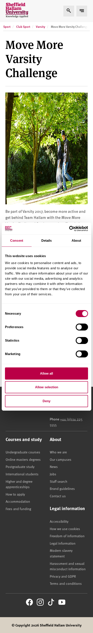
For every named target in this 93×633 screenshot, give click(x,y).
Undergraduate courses (23, 452)
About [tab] (76, 240)
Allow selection (46, 387)
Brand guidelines (62, 488)
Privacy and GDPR (63, 576)
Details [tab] (46, 240)
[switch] (82, 327)
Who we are (58, 452)
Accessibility (59, 521)
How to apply (15, 494)
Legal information (62, 543)
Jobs (53, 473)
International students (22, 473)
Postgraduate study (20, 466)
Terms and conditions (66, 583)
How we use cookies (65, 528)
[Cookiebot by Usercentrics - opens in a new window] (69, 228)
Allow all (46, 373)
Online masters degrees (23, 459)
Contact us (58, 495)
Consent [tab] (16, 240)
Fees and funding (18, 508)
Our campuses (60, 459)
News (54, 466)
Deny (46, 401)
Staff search (58, 481)
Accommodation (18, 501)
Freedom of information (67, 535)
